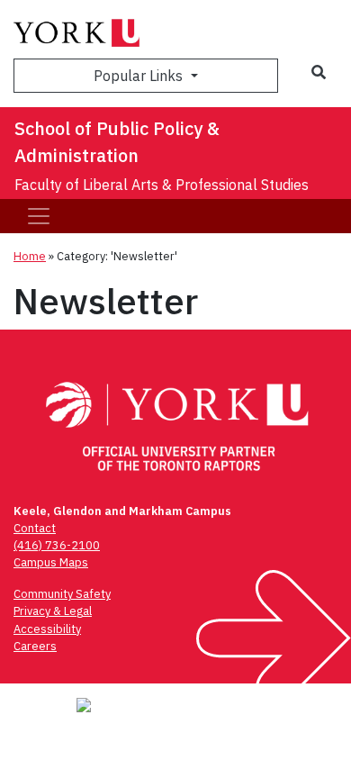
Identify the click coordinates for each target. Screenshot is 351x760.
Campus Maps (51, 562)
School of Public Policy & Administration (117, 141)
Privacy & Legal (53, 611)
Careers (35, 646)
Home (30, 256)
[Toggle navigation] (38, 216)
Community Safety (62, 594)
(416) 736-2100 (57, 545)
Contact (35, 528)
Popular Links (140, 76)
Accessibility (47, 629)
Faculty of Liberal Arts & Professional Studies (161, 185)
